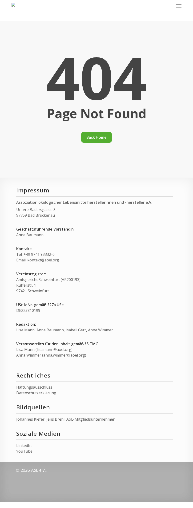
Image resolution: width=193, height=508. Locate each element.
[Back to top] (96, 505)
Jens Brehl (55, 419)
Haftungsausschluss (34, 387)
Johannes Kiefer (30, 419)
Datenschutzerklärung (36, 392)
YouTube (24, 451)
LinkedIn (24, 445)
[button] (178, 5)
